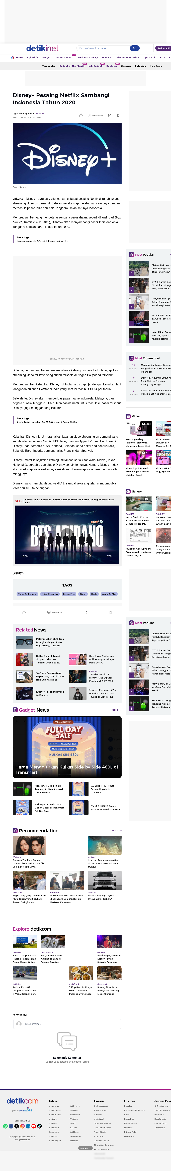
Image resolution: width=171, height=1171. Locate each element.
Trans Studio (100, 1132)
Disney (33, 398)
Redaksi (128, 1106)
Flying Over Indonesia (104, 1145)
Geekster (112, 65)
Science (106, 57)
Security (126, 66)
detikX (73, 1123)
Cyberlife (32, 57)
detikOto (53, 1136)
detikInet (53, 1119)
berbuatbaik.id (101, 1106)
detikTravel (75, 1106)
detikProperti (55, 1141)
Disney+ (31, 198)
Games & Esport (65, 56)
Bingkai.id (99, 1136)
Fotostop (140, 66)
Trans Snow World (103, 1128)
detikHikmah (75, 1136)
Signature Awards (102, 1123)
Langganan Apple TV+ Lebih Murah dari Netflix (42, 241)
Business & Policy (88, 57)
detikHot (53, 1123)
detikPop (74, 1141)
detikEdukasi (55, 1110)
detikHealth (75, 1114)
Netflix (94, 198)
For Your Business (102, 1149)
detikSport (54, 1128)
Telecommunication (127, 57)
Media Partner (130, 1123)
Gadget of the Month (73, 65)
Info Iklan (128, 1128)
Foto (162, 57)
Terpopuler (48, 66)
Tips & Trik (149, 57)
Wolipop (74, 1119)
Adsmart (98, 1114)
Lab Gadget (96, 65)
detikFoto (74, 1132)
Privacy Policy (130, 1132)
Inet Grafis (156, 66)
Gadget (46, 57)
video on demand (38, 203)
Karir (126, 1114)
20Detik (73, 1128)
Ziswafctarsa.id (101, 1141)
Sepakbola (54, 1132)
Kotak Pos (129, 1119)
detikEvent (99, 1119)
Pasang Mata (100, 1110)
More (115, 709)
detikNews (54, 1106)
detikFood (74, 1110)
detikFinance (55, 1114)
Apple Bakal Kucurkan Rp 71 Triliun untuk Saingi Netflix (47, 422)
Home (19, 57)
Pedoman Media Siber (134, 1110)
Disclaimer (129, 1136)
